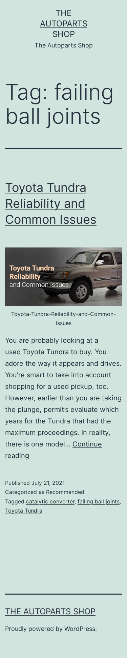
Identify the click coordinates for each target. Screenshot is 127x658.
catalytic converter (50, 501)
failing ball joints (99, 501)
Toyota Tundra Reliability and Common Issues (51, 203)
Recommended (65, 491)
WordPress (79, 628)
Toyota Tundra (23, 510)
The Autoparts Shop (63, 23)
